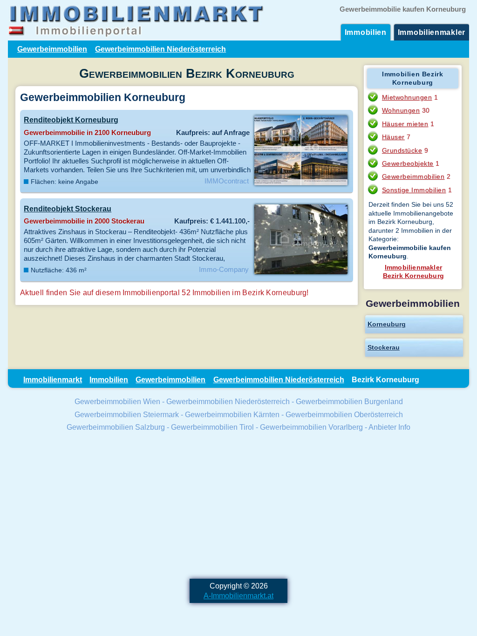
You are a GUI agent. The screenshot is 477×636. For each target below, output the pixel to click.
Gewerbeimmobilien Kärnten (232, 414)
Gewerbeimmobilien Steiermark (127, 414)
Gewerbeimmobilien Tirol (212, 427)
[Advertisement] (238, 506)
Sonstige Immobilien (414, 190)
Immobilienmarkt (52, 379)
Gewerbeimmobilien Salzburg (116, 427)
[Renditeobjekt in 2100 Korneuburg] (300, 184)
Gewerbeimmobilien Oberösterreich (344, 414)
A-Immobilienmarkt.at (238, 595)
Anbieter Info (389, 427)
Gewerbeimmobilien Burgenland (349, 401)
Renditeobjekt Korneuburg (71, 119)
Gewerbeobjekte (408, 163)
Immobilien (366, 32)
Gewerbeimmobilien (52, 49)
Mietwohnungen (407, 97)
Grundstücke (402, 150)
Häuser (393, 137)
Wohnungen (401, 110)
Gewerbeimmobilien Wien (117, 401)
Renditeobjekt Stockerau (67, 208)
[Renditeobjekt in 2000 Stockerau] (300, 273)
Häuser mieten (405, 124)
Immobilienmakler (431, 32)
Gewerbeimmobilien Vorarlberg (311, 427)
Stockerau (384, 347)
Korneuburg (387, 324)
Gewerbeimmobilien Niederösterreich (160, 49)
